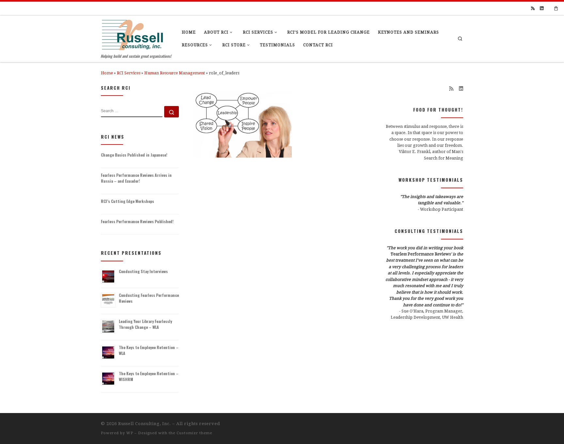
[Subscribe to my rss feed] (533, 8)
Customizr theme (194, 433)
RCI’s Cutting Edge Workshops (127, 201)
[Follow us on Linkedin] (541, 8)
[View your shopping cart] (556, 8)
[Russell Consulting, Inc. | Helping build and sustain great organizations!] (132, 33)
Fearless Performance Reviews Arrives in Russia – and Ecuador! (136, 178)
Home (107, 73)
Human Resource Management (174, 73)
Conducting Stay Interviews (143, 271)
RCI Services (128, 73)
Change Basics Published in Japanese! (134, 155)
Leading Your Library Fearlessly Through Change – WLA (145, 324)
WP (129, 433)
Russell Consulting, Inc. (144, 423)
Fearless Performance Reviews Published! (137, 221)
